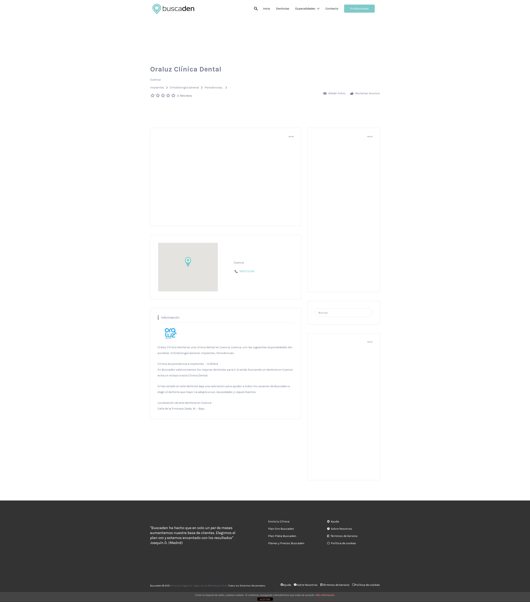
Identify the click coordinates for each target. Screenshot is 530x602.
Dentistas (282, 8)
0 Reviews (184, 96)
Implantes (157, 87)
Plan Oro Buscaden (281, 529)
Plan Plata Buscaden (282, 536)
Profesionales (359, 8)
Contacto (331, 8)
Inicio (266, 8)
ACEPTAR (265, 599)
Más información (325, 595)
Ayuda (335, 521)
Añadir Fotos (337, 93)
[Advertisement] (226, 184)
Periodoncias (213, 87)
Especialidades (305, 8)
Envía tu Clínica (278, 521)
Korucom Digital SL (181, 585)
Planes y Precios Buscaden (286, 543)
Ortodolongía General (184, 87)
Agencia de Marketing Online (210, 585)
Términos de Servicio (344, 536)
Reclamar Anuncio (367, 93)
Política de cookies (343, 543)
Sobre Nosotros (341, 529)
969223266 (246, 271)
